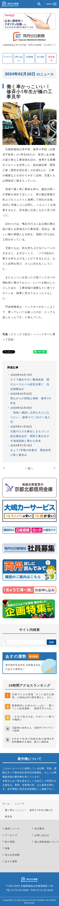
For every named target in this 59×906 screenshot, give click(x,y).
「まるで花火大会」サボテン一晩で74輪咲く (33, 718)
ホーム (6, 803)
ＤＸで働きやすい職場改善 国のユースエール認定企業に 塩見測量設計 (29, 384)
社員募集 (29, 56)
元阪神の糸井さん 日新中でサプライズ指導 (33, 729)
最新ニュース (12, 828)
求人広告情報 (12, 854)
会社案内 (39, 828)
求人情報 (40, 56)
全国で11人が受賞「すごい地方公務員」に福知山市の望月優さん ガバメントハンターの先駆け (33, 697)
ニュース (20, 803)
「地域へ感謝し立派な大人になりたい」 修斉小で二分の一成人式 (30, 417)
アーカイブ (7, 56)
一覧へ (29, 468)
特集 (7, 848)
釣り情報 (10, 841)
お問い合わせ (18, 58)
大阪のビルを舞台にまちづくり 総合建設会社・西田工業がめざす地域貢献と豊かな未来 (31, 436)
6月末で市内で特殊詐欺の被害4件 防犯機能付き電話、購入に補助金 (34, 740)
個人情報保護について (46, 841)
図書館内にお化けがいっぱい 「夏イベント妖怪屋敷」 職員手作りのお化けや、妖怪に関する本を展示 (33, 708)
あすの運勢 (11, 861)
